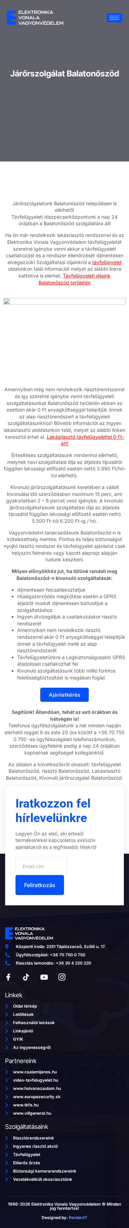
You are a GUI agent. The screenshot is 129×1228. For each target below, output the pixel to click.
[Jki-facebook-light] (8, 977)
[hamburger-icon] (114, 17)
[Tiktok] (26, 977)
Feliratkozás (39, 885)
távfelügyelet (107, 262)
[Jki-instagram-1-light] (62, 977)
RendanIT (78, 1217)
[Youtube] (44, 977)
